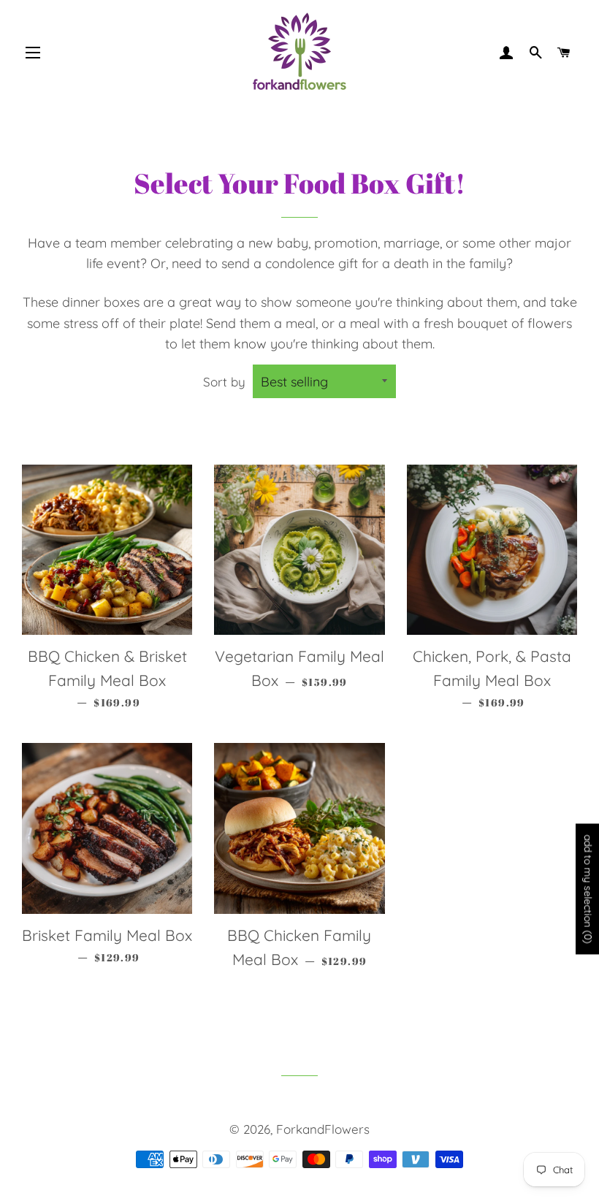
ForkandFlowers (323, 1129)
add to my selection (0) (588, 889)
